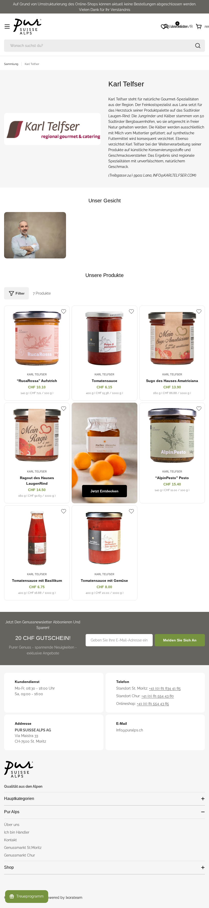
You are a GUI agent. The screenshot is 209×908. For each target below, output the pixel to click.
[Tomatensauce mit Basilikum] (36, 538)
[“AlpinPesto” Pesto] (172, 435)
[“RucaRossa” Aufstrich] (36, 338)
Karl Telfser (37, 374)
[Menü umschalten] (7, 26)
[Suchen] (198, 46)
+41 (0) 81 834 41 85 (165, 688)
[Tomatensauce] (104, 338)
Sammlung (11, 64)
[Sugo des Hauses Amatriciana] (172, 338)
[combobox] (104, 46)
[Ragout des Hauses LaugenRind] (36, 435)
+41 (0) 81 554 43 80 (157, 696)
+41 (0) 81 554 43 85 (153, 704)
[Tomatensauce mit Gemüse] (104, 538)
